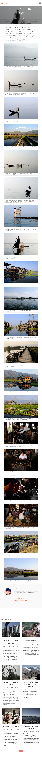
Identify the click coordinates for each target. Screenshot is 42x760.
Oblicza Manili (21, 598)
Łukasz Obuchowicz (7, 729)
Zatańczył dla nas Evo (11, 726)
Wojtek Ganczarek (27, 644)
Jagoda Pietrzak (27, 689)
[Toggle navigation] (40, 3)
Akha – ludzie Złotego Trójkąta (21, 600)
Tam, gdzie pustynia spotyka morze (21, 601)
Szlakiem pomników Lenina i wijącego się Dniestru (11, 642)
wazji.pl (29, 592)
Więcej (21, 750)
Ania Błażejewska (21, 18)
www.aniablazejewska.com (23, 593)
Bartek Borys (26, 731)
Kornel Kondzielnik (7, 646)
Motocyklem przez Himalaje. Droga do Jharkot (31, 684)
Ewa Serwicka (6, 687)
